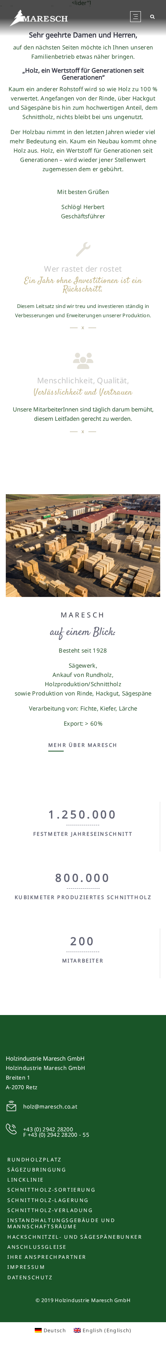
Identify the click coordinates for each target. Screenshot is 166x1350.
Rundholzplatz (34, 1159)
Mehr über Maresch (83, 745)
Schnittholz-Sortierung (51, 1189)
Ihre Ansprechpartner (46, 1256)
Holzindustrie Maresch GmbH (45, 1058)
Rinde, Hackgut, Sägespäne (114, 693)
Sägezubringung (36, 1169)
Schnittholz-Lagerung (48, 1200)
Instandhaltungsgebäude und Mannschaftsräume (61, 1223)
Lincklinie (25, 1179)
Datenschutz (30, 1277)
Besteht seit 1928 (83, 650)
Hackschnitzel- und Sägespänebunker (74, 1236)
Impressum (26, 1266)
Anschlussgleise (37, 1246)
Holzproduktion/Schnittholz (83, 684)
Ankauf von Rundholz (82, 674)
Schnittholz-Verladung (50, 1210)
